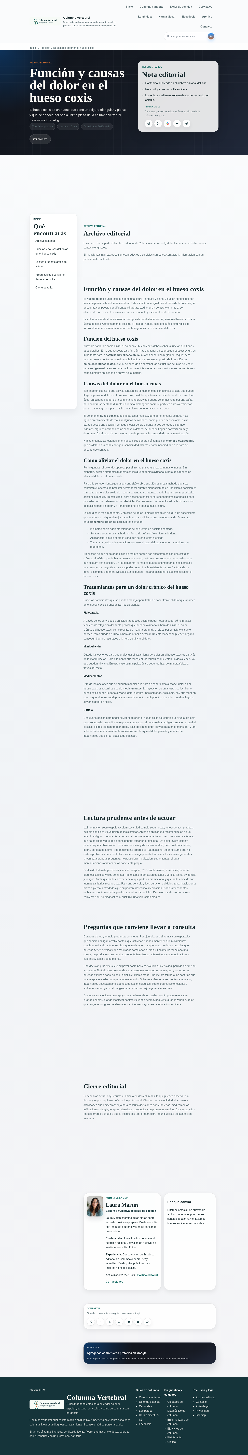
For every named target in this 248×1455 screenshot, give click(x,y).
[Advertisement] (124, 180)
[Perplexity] (158, 123)
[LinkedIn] (110, 1322)
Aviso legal (202, 1406)
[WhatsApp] (119, 1322)
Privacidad (202, 1410)
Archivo (207, 16)
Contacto (206, 26)
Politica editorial (147, 1275)
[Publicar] (91, 1322)
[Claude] (186, 123)
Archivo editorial (45, 240)
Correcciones (114, 1281)
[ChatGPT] (149, 123)
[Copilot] (167, 123)
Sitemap (201, 1415)
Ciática (171, 1441)
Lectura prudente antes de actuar (51, 264)
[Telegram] (128, 1322)
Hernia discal (166, 16)
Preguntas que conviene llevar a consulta (50, 277)
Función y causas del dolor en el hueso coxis (67, 47)
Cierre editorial (44, 287)
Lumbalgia (145, 16)
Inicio (129, 6)
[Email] (138, 1322)
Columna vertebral (151, 6)
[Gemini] (177, 123)
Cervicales (205, 6)
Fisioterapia (174, 1437)
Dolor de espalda (181, 6)
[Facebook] (100, 1322)
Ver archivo (40, 139)
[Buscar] (211, 36)
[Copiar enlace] (147, 1322)
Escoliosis (188, 16)
